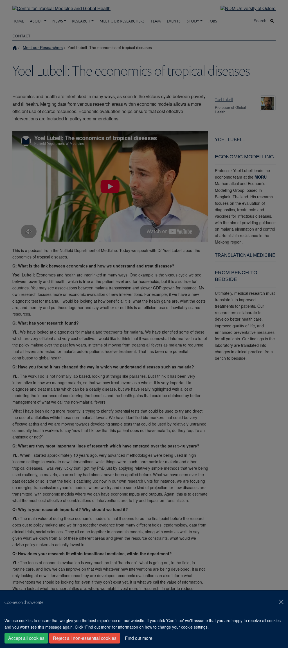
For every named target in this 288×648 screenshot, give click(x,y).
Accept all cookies (26, 638)
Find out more (138, 638)
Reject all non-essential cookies (84, 638)
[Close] (281, 601)
